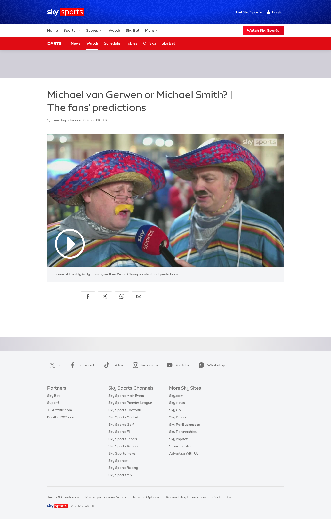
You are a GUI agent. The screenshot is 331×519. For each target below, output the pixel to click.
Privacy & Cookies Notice (105, 497)
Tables (131, 43)
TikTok (118, 365)
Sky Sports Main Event (126, 395)
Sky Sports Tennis (122, 438)
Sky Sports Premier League (130, 402)
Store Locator (180, 446)
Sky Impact (178, 438)
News (75, 43)
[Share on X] (105, 296)
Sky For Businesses (184, 424)
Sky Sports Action (123, 446)
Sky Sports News (122, 453)
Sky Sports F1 (119, 431)
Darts (54, 43)
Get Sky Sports (249, 12)
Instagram (149, 365)
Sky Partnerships (183, 431)
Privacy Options (146, 497)
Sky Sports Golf (121, 424)
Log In (277, 12)
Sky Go (175, 410)
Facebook (87, 365)
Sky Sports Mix (120, 475)
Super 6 (53, 402)
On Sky (149, 43)
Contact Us (221, 497)
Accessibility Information (186, 497)
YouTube (182, 365)
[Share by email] (139, 296)
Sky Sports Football (124, 410)
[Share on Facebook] (88, 296)
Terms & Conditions (63, 497)
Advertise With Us (183, 453)
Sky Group (177, 417)
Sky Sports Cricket (123, 417)
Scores (92, 30)
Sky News (177, 402)
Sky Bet (133, 30)
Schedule (112, 43)
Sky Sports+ (118, 460)
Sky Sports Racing (123, 467)
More (149, 30)
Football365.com (61, 417)
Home (52, 30)
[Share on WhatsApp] (122, 296)
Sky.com (176, 395)
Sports (69, 30)
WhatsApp (216, 365)
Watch (114, 30)
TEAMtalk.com (59, 410)
